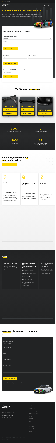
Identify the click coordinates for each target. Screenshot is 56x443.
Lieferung (31, 426)
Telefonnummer (7, 359)
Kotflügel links (10, 109)
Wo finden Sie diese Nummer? (9, 60)
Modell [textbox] (5, 41)
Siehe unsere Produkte (10, 164)
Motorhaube (45, 113)
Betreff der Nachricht (8, 341)
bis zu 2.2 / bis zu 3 (32, 55)
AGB (30, 421)
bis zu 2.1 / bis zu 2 (7, 55)
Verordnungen (32, 431)
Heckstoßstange (27, 113)
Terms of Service (39, 382)
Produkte (31, 416)
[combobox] (27, 39)
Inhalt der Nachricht (7, 365)
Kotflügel (31, 406)
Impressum (32, 434)
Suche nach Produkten (10, 48)
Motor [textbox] (4, 44)
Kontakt (31, 418)
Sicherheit (31, 429)
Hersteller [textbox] (5, 38)
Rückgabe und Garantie (35, 423)
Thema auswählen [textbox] (7, 343)
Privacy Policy (30, 382)
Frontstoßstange (27, 109)
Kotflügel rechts (10, 113)
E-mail (4, 353)
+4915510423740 (7, 415)
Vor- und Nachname (7, 347)
